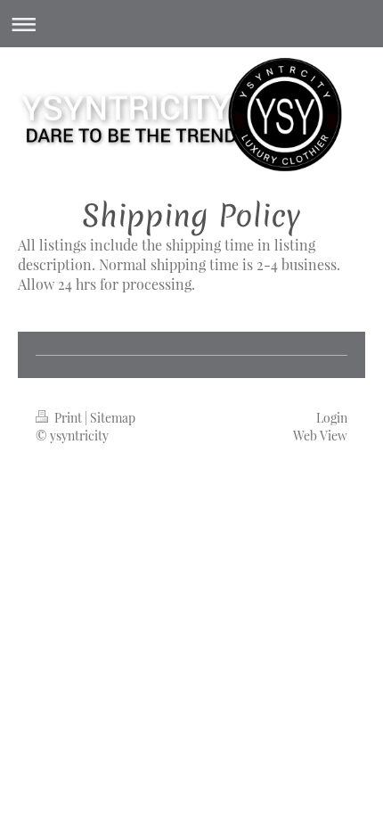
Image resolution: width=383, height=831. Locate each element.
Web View (320, 435)
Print (68, 417)
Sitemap (112, 417)
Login (331, 417)
